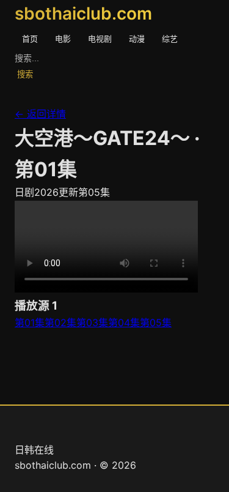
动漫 (137, 38)
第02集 (60, 322)
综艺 (170, 38)
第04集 (124, 322)
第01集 (30, 322)
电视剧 (100, 38)
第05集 (156, 322)
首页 (30, 38)
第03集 (92, 322)
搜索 (25, 74)
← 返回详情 (40, 114)
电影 (63, 38)
